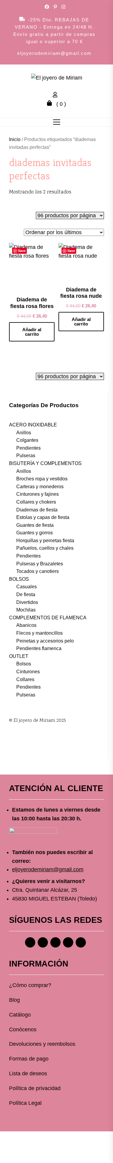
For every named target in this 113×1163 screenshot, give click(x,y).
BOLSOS (19, 579)
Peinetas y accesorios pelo (45, 640)
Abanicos (26, 625)
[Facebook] (30, 942)
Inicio (14, 139)
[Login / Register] (57, 96)
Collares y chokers (36, 501)
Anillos (23, 432)
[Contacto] (81, 942)
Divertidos (27, 602)
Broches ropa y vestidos (41, 478)
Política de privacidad (35, 1088)
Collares (25, 679)
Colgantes (27, 440)
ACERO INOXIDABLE (33, 424)
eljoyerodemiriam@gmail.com (54, 53)
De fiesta (25, 594)
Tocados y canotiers (37, 571)
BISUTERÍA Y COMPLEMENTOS (45, 463)
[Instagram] (43, 942)
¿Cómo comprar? (30, 985)
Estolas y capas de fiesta (42, 517)
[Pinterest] (55, 942)
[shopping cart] (51, 104)
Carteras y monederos (40, 486)
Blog (14, 1000)
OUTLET (18, 656)
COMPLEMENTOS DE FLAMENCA (47, 617)
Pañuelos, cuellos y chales (45, 548)
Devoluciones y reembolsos (42, 1044)
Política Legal (25, 1103)
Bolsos (23, 663)
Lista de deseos (28, 1073)
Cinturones (28, 671)
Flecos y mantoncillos (39, 633)
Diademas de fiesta (37, 509)
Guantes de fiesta (35, 525)
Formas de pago (29, 1059)
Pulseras (25, 455)
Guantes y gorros (34, 532)
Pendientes (28, 448)
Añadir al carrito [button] (31, 332)
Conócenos (22, 1029)
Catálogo (20, 1015)
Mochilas (26, 609)
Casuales (26, 586)
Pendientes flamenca (38, 648)
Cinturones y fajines (37, 494)
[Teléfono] (68, 942)
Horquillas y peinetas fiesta (45, 540)
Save (22, 250)
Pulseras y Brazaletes (39, 563)
